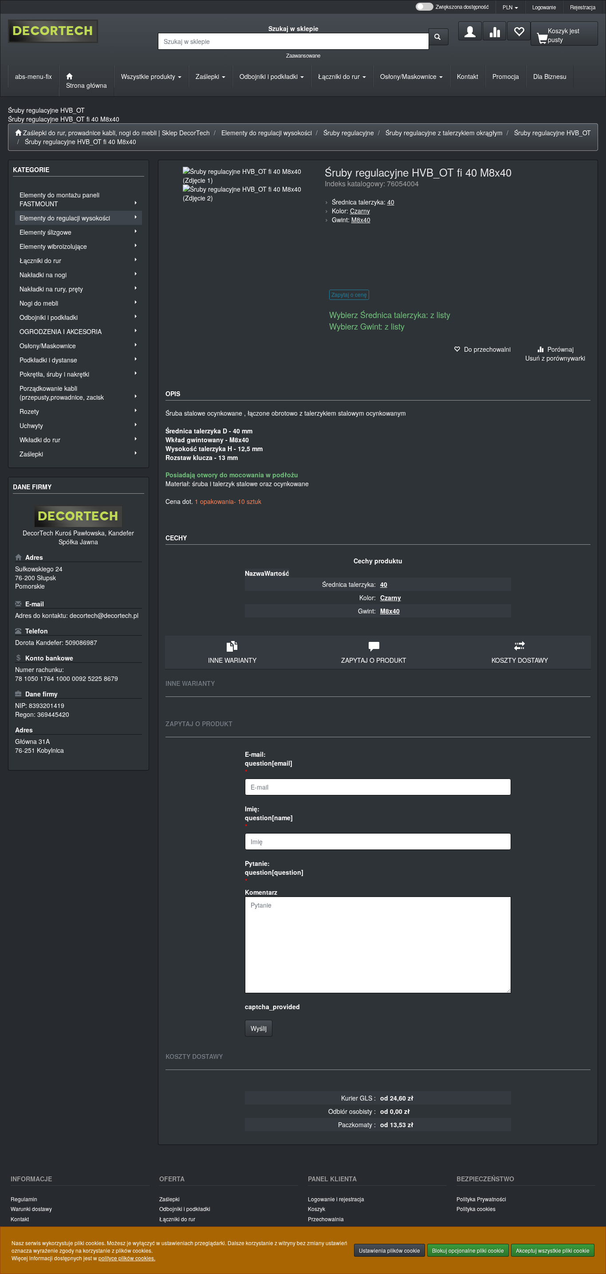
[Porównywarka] (494, 30)
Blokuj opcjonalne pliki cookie (468, 1250)
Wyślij (259, 1028)
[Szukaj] (439, 36)
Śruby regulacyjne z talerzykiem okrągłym (444, 132)
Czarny (360, 210)
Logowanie (544, 7)
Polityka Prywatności (481, 1199)
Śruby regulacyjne (348, 132)
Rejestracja (582, 7)
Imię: (269, 813)
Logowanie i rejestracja (336, 1199)
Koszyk (316, 1208)
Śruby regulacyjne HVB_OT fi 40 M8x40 (80, 141)
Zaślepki (208, 76)
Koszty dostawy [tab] (520, 660)
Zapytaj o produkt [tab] (373, 660)
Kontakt (20, 1219)
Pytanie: (274, 868)
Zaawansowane (303, 55)
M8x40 (360, 219)
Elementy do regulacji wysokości (266, 132)
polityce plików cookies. (126, 1258)
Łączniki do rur (340, 76)
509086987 (81, 642)
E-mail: (268, 758)
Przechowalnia (326, 1219)
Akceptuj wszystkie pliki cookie (553, 1250)
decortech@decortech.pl (104, 615)
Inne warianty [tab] (232, 660)
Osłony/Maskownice (409, 76)
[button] (510, 7)
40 (390, 201)
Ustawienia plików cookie (389, 1250)
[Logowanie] (470, 30)
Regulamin (24, 1199)
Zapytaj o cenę (349, 294)
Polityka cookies (476, 1208)
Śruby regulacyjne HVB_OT (552, 132)
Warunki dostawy (31, 1208)
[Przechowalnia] (519, 30)
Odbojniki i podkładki (269, 76)
